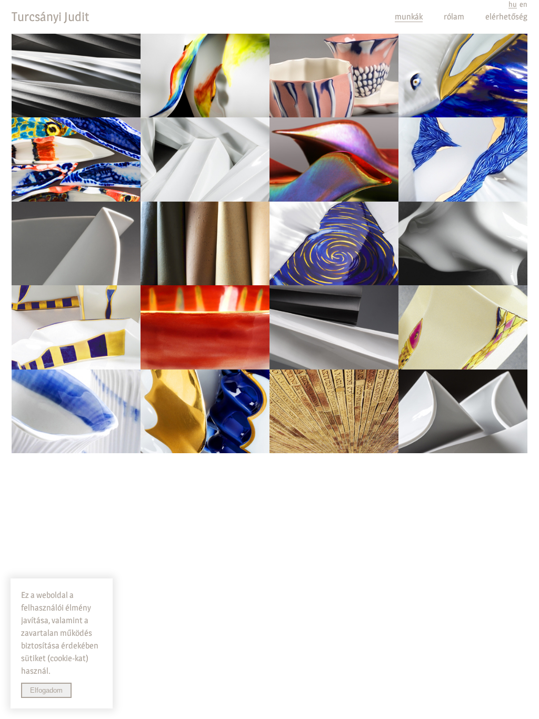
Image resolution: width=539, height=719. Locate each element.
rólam (454, 17)
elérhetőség (506, 17)
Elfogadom (46, 690)
